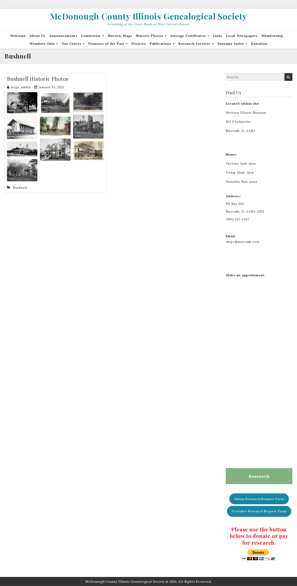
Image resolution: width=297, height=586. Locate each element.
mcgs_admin (21, 87)
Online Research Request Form (259, 499)
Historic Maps (120, 35)
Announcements (63, 35)
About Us (37, 35)
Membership (272, 35)
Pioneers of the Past (106, 43)
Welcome (18, 35)
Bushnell (11, 110)
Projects (139, 43)
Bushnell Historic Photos (37, 78)
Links (217, 35)
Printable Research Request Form (259, 511)
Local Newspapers (242, 35)
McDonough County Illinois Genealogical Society (148, 16)
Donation (259, 43)
